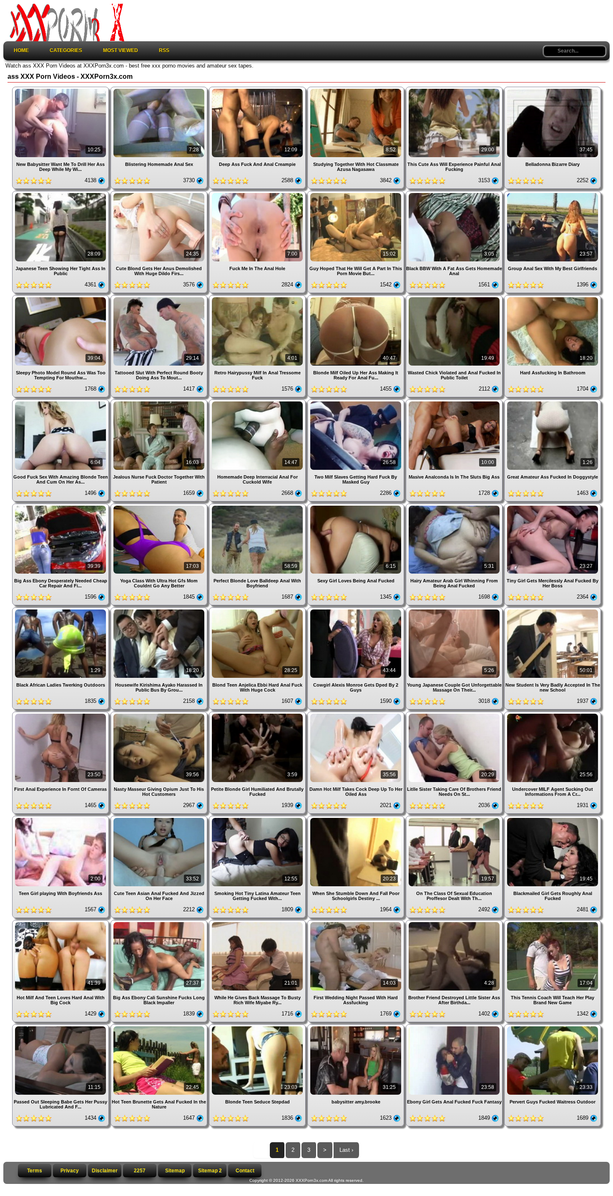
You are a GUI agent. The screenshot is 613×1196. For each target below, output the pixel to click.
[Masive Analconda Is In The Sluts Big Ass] (455, 402)
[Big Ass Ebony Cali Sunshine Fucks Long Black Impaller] (160, 923)
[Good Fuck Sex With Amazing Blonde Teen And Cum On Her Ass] (61, 402)
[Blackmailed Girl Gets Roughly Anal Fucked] (552, 819)
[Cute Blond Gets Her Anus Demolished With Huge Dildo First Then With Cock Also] (160, 194)
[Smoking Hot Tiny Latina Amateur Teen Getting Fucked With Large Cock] (258, 819)
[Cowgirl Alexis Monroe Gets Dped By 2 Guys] (356, 610)
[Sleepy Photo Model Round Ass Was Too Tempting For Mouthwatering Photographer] (61, 298)
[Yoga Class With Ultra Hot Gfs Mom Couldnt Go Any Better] (160, 507)
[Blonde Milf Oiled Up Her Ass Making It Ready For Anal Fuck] (356, 298)
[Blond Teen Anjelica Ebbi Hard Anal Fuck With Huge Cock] (258, 610)
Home (21, 50)
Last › (346, 1150)
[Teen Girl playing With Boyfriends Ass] (61, 819)
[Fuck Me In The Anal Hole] (258, 194)
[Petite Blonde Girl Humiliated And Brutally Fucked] (258, 715)
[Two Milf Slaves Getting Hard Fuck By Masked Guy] (356, 402)
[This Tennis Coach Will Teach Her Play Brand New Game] (552, 923)
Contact (245, 1170)
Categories (66, 50)
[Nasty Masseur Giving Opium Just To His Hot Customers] (160, 715)
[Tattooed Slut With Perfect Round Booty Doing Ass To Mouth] (160, 298)
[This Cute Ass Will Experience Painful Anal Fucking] (455, 90)
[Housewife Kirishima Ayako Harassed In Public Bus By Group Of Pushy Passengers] (160, 610)
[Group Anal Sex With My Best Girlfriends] (552, 194)
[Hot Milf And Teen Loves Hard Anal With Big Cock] (61, 923)
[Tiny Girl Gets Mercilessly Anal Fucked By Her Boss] (552, 507)
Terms (34, 1170)
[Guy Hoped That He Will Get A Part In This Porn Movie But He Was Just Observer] (356, 194)
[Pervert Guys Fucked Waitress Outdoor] (552, 1027)
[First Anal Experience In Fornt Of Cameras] (61, 715)
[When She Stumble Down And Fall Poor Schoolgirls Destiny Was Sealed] (356, 819)
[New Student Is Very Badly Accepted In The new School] (552, 610)
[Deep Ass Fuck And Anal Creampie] (258, 90)
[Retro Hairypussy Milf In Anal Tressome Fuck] (258, 298)
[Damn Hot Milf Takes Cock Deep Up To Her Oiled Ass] (356, 715)
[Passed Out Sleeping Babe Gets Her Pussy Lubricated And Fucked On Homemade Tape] (61, 1027)
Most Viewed (120, 50)
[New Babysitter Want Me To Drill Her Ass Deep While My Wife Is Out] (61, 90)
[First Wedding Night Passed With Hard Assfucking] (356, 923)
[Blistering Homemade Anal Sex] (160, 90)
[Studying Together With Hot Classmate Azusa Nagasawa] (356, 90)
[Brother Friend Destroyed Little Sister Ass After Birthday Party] (455, 923)
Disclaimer (105, 1170)
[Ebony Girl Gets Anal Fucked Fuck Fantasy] (455, 1027)
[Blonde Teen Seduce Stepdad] (258, 1027)
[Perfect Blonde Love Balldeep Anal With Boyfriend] (258, 507)
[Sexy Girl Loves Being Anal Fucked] (356, 507)
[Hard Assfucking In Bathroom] (552, 298)
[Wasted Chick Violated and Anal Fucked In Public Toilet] (455, 298)
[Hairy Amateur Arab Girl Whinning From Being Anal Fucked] (455, 507)
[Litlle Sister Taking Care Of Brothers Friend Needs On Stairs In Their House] (455, 715)
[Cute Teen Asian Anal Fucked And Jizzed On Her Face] (160, 819)
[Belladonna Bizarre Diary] (552, 90)
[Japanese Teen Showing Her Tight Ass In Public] (61, 194)
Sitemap (175, 1170)
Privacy (69, 1170)
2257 (140, 1170)
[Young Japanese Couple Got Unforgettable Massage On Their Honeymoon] (455, 610)
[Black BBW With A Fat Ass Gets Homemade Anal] (455, 194)
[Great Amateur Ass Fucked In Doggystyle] (552, 402)
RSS (164, 50)
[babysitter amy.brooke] (356, 1027)
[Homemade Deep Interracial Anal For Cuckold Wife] (258, 402)
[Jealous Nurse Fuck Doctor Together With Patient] (160, 402)
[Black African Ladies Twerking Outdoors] (61, 610)
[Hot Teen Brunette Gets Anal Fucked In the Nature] (160, 1027)
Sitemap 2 (210, 1170)
